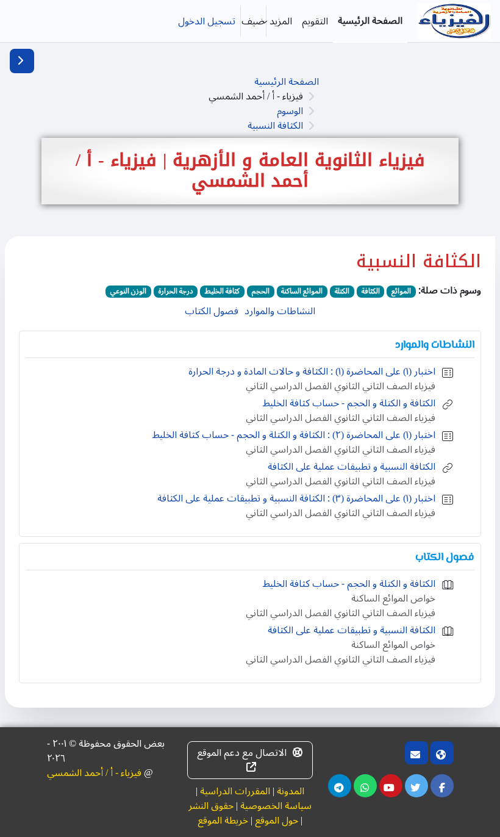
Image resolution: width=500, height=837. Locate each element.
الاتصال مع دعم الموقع (242, 752)
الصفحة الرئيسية (286, 81)
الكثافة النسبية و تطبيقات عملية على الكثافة (351, 466)
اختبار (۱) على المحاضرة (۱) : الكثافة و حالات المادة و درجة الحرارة (311, 371)
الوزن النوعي (128, 292)
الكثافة (371, 292)
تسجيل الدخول (206, 21)
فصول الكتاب (211, 311)
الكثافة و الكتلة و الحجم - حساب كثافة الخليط (349, 403)
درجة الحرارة (176, 292)
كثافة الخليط (222, 292)
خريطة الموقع (223, 820)
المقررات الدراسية (235, 791)
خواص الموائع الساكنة (393, 598)
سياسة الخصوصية (276, 806)
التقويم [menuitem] (315, 21)
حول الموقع (276, 820)
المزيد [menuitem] (281, 21)
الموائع (401, 292)
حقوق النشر (211, 806)
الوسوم (290, 111)
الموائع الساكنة (302, 292)
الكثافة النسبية (275, 125)
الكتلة (342, 292)
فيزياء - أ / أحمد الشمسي (94, 773)
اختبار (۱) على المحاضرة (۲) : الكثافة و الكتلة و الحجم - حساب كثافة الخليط (293, 435)
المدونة (290, 791)
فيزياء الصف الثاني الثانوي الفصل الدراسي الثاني (340, 386)
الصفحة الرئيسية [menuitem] (370, 20)
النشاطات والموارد (280, 311)
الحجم (261, 292)
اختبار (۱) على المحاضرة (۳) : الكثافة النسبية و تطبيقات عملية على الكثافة (296, 498)
